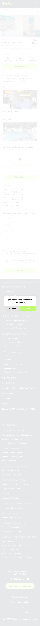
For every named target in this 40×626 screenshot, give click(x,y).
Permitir (28, 308)
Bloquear (12, 308)
